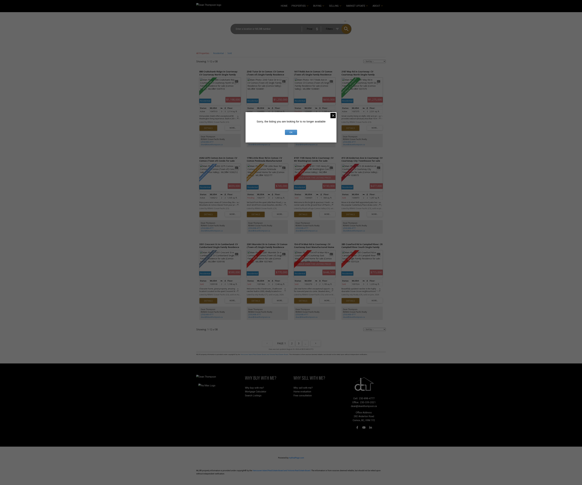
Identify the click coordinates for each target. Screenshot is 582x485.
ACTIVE (338, 21)
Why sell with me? (303, 387)
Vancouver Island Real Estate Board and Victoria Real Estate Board (264, 354)
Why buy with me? (254, 387)
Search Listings (253, 395)
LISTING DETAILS (208, 128)
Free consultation (302, 395)
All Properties (202, 53)
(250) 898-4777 (207, 142)
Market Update (355, 5)
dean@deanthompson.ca (212, 144)
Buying (317, 5)
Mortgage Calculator (255, 391)
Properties (298, 5)
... (305, 343)
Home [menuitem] (284, 5)
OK (291, 132)
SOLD (350, 21)
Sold (229, 53)
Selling (334, 5)
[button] (357, 427)
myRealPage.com (296, 458)
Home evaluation (302, 391)
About (376, 5)
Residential (218, 53)
